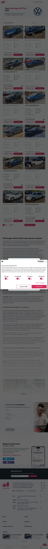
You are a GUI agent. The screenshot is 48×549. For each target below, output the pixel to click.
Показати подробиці (40, 282)
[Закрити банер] (46, 261)
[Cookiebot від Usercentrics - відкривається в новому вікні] (38, 261)
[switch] (18, 279)
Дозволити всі (39, 286)
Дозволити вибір (24, 286)
